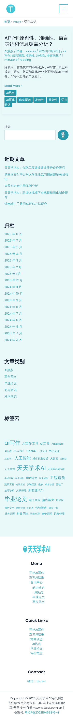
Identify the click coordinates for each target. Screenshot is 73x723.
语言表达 (53, 55)
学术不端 (8, 478)
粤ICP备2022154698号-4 (42, 712)
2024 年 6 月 (13, 320)
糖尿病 (59, 500)
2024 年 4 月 (13, 333)
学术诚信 (43, 478)
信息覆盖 (18, 55)
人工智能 (22, 458)
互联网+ (8, 458)
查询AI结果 (36, 577)
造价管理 (47, 514)
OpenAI (31, 451)
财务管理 (9, 513)
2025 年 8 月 (13, 234)
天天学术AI (31, 468)
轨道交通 (35, 513)
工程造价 (57, 477)
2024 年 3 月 (13, 340)
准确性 (30, 55)
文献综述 (21, 490)
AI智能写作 (57, 444)
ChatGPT (19, 451)
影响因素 (31, 484)
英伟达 (30, 508)
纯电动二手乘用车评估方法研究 (25, 204)
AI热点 (8, 370)
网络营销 (20, 508)
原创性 (40, 55)
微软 (40, 484)
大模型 (63, 458)
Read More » (13, 86)
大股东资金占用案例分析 (21, 186)
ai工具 (45, 443)
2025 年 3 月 (13, 260)
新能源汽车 (36, 490)
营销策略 (41, 508)
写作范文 (10, 377)
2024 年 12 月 (13, 280)
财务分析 (53, 508)
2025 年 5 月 (13, 247)
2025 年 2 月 (13, 267)
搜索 (7, 127)
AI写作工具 (30, 443)
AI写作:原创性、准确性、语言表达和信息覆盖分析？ (36, 41)
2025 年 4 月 (13, 254)
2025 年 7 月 (13, 241)
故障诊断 (9, 490)
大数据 (54, 458)
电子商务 (34, 500)
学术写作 (19, 478)
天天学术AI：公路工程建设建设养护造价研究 (34, 168)
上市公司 (42, 451)
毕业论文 (10, 383)
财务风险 (22, 514)
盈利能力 (48, 500)
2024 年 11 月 (13, 287)
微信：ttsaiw (36, 681)
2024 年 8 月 (13, 307)
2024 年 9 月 (13, 300)
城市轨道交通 (40, 458)
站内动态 (10, 396)
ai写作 (12, 443)
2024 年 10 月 (13, 294)
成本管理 (49, 484)
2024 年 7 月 (13, 314)
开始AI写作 (36, 573)
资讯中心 (36, 582)
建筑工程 (9, 484)
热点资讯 (10, 390)
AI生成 (8, 451)
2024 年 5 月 (13, 327)
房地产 (59, 484)
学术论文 (31, 478)
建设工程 (20, 484)
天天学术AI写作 (56, 469)
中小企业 (54, 451)
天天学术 (9, 469)
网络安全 (9, 508)
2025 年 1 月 (12, 274)
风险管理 (59, 514)
